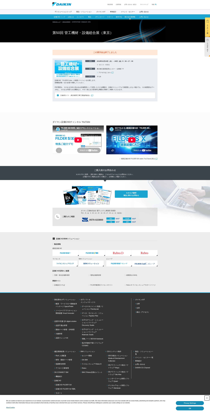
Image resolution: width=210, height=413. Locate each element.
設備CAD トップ (59, 17)
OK (190, 408)
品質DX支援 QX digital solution (65, 321)
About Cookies (10, 407)
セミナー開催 (87, 356)
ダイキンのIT (140, 300)
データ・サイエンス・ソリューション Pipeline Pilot (92, 314)
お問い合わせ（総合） (130, 4)
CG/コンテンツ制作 (114, 351)
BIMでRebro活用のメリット (92, 372)
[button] (207, 27)
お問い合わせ (144, 12)
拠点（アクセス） (143, 312)
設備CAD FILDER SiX (64, 385)
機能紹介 (59, 376)
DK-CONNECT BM (61, 372)
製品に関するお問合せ (131, 194)
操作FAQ (119, 17)
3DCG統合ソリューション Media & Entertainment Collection (118, 358)
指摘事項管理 (61, 364)
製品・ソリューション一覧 (144, 353)
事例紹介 (113, 12)
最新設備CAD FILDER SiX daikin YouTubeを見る (138, 159)
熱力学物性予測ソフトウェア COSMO (92, 344)
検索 (153, 4)
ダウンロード (99, 17)
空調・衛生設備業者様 (62, 275)
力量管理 (59, 334)
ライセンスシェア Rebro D (92, 364)
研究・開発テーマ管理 (64, 360)
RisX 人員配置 (61, 356)
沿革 (138, 308)
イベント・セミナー (128, 12)
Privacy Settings (190, 403)
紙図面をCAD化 (131, 275)
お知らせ (71, 17)
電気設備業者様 (95, 275)
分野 (138, 304)
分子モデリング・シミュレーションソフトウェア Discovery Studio (92, 322)
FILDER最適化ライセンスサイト (101, 285)
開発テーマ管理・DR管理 (65, 329)
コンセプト (80, 17)
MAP (118, 219)
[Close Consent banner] (207, 398)
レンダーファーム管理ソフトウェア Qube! (119, 380)
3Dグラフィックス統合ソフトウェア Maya (118, 366)
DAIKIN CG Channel (142, 368)
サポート (110, 17)
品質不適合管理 (61, 325)
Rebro (84, 368)
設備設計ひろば (59, 285)
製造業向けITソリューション (64, 300)
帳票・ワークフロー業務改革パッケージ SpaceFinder (66, 305)
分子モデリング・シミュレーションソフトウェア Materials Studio (92, 332)
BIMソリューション (88, 351)
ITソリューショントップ (63, 12)
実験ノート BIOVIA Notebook (92, 339)
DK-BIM (85, 360)
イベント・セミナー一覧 (144, 357)
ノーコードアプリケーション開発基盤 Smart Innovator (66, 312)
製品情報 (110, 4)
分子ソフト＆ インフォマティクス (88, 301)
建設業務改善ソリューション (65, 351)
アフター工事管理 (62, 368)
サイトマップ (144, 4)
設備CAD (57, 380)
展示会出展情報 (130, 17)
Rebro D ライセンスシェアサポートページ (141, 285)
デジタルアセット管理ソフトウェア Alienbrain (119, 386)
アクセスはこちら (105, 72)
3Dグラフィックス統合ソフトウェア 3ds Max (118, 373)
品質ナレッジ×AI (62, 338)
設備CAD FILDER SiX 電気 (65, 389)
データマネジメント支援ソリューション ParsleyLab (92, 307)
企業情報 (118, 4)
